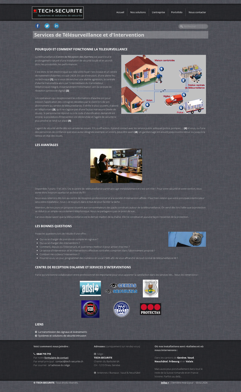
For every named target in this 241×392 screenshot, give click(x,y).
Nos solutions (138, 12)
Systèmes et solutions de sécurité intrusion (62, 335)
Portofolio (176, 12)
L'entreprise (158, 12)
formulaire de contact (56, 357)
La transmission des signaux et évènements (62, 332)
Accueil (120, 12)
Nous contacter (197, 12)
